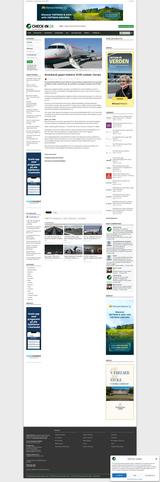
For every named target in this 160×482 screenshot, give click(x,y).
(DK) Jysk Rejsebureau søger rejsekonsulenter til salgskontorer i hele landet (123, 167)
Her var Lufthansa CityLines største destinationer (92, 237)
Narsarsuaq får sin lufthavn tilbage (115, 265)
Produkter (30, 289)
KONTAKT (131, 1)
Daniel (115, 255)
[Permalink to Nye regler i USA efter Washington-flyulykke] (54, 254)
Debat (29, 274)
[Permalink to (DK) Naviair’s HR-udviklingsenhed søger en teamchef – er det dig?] (109, 121)
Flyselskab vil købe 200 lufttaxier (54, 157)
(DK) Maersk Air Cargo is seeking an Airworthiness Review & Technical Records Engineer (123, 210)
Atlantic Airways (88, 434)
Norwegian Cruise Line (117, 440)
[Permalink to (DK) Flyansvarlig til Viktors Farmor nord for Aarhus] (109, 127)
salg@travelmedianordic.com (34, 456)
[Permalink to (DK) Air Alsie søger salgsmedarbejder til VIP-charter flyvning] (109, 162)
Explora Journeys (88, 446)
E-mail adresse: (32, 55)
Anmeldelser (31, 267)
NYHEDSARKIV (59, 33)
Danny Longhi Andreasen (33, 450)
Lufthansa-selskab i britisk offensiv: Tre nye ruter (33, 111)
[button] (156, 459)
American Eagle (57, 218)
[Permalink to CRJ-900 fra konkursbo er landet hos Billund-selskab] (54, 234)
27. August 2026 (110, 239)
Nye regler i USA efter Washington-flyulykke (52, 257)
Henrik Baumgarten (32, 448)
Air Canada (58, 437)
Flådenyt (29, 276)
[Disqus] (73, 186)
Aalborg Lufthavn (60, 434)
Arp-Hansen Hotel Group (62, 446)
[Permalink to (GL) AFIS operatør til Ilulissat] (109, 155)
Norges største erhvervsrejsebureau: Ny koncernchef (33, 253)
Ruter (29, 291)
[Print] (77, 78)
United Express (81, 218)
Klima (29, 280)
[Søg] (131, 33)
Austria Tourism (87, 437)
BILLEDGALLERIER (76, 33)
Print (79, 78)
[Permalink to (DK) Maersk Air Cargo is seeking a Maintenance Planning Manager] (109, 206)
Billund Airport (87, 440)
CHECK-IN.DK (117, 227)
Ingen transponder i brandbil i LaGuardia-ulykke (73, 257)
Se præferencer (150, 475)
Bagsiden (30, 272)
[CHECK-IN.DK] (40, 28)
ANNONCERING (37, 1)
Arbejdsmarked (31, 270)
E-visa (85, 443)
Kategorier (48, 33)
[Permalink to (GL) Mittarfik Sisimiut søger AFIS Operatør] (109, 141)
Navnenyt (30, 284)
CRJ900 (65, 218)
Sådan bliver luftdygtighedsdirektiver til (33, 91)
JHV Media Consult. (43, 469)
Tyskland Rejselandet (117, 446)
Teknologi (30, 293)
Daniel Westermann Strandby (122, 241)
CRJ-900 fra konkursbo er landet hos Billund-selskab (53, 237)
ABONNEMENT (29, 1)
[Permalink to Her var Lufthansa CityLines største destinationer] (93, 234)
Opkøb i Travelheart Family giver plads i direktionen (32, 247)
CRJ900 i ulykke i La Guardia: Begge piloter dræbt (93, 257)
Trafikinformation (32, 295)
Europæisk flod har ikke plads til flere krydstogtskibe (33, 237)
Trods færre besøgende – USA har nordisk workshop (33, 222)
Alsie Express (59, 443)
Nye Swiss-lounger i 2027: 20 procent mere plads (33, 97)
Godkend (119, 475)
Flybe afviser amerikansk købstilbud (55, 161)
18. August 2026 (123, 273)
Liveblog (29, 282)
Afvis (134, 475)
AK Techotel (58, 440)
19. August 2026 (129, 265)
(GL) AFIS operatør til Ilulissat (121, 151)
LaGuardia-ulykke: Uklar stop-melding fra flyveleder (73, 237)
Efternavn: (30, 48)
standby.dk (95, 33)
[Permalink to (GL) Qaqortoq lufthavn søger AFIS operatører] (109, 134)
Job (67, 33)
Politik (29, 287)
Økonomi (64, 78)
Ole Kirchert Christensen (54, 78)
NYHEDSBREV (45, 1)
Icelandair (114, 434)
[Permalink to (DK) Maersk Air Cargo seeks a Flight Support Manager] (109, 192)
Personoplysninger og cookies (134, 479)
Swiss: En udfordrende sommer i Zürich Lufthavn (32, 122)
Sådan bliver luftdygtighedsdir (73, 26)
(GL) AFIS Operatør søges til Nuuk (122, 144)
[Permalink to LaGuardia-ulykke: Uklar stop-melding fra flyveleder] (73, 234)
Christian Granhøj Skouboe (34, 447)
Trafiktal (29, 297)
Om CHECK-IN (37, 33)
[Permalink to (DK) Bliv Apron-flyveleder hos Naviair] (109, 185)
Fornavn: (29, 42)
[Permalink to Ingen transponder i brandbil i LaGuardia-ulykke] (73, 254)
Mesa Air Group (72, 218)
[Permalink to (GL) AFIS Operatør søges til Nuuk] (109, 148)
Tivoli (112, 443)
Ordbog (86, 33)
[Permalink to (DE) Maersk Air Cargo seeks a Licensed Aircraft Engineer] (109, 199)
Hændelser (30, 278)
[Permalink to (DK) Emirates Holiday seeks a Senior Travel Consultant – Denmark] (109, 178)
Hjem (29, 33)
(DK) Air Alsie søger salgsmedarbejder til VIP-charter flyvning (122, 159)
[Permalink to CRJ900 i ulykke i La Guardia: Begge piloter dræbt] (93, 254)
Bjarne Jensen (117, 268)
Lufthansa (114, 437)
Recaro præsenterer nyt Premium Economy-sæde (33, 143)
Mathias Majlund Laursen (33, 451)
